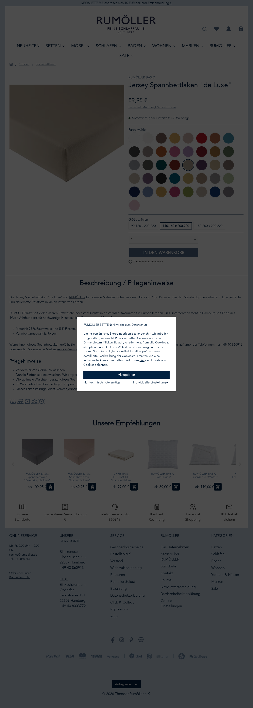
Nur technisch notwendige (102, 382)
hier (142, 360)
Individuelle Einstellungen (151, 382)
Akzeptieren (126, 375)
